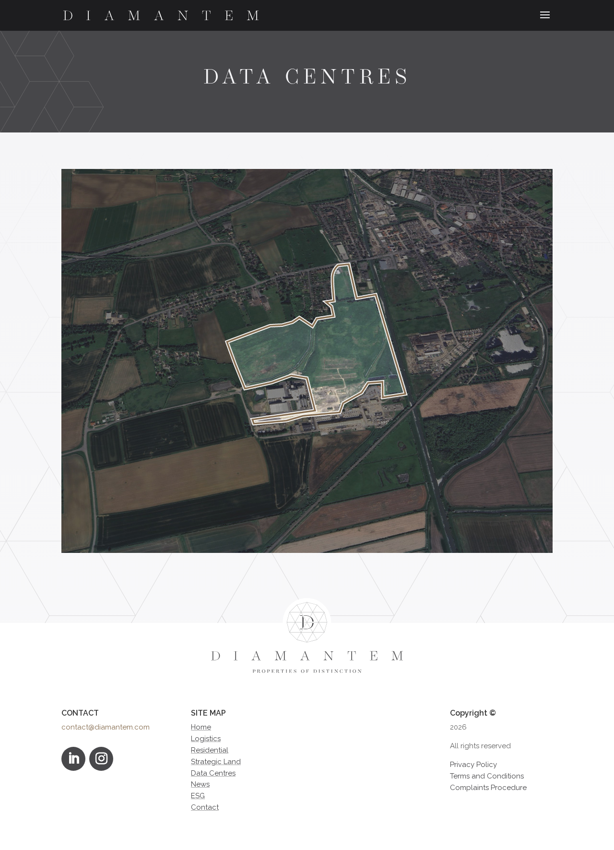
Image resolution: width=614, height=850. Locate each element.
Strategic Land (216, 761)
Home (201, 727)
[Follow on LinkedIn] (73, 759)
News (200, 784)
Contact (205, 807)
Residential (209, 750)
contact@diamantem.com (105, 727)
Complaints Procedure (488, 787)
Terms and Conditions (487, 776)
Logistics (206, 738)
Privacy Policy (473, 764)
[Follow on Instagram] (101, 759)
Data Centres (213, 773)
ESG (198, 795)
